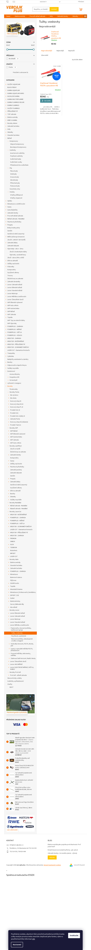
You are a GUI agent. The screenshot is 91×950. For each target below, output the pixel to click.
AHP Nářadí (10, 311)
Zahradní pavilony (15, 470)
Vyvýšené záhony (12, 272)
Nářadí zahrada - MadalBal (15, 219)
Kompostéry (11, 270)
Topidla (9, 317)
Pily (10, 168)
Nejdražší (70, 51)
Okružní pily (13, 180)
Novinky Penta (13, 392)
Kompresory (13, 141)
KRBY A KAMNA (11, 120)
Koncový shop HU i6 (15, 404)
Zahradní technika (12, 126)
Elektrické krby (14, 601)
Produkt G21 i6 (14, 410)
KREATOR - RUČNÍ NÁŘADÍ (15, 341)
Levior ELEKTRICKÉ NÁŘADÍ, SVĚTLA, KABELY (21, 668)
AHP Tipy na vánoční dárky (15, 320)
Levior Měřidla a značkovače (16, 296)
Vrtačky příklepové (15, 195)
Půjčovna (12, 580)
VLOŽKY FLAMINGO (13, 108)
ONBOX (11, 541)
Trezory (9, 275)
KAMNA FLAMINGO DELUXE (15, 102)
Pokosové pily (14, 186)
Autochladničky (12, 210)
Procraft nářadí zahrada (14, 216)
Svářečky (12, 150)
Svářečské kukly (14, 159)
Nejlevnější (59, 51)
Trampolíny (10, 353)
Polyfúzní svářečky (15, 156)
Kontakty (42, 2)
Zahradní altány (12, 243)
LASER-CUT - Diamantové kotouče (18, 350)
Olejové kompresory (16, 144)
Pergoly (9, 225)
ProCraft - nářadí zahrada (17, 675)
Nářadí (9, 138)
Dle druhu (12, 398)
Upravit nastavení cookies (51, 865)
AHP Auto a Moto (12, 305)
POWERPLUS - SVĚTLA (14, 332)
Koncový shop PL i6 (15, 407)
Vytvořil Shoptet (78, 865)
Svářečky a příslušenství (15, 681)
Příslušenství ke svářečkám (18, 165)
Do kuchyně (12, 380)
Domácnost (10, 371)
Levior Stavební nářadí (14, 290)
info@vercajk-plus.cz (16, 845)
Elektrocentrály (12, 117)
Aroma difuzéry (14, 374)
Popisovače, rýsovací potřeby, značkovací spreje (20, 629)
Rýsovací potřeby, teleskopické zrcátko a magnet (21, 640)
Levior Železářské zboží (15, 299)
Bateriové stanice (15, 577)
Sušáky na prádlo (12, 368)
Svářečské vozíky (15, 162)
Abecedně (43, 55)
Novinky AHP (13, 428)
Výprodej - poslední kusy (17, 255)
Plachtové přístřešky (13, 222)
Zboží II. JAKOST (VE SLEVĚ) (16, 240)
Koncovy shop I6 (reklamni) (18, 422)
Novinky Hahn (13, 559)
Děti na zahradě (12, 261)
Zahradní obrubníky (13, 282)
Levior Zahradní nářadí (14, 285)
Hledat (53, 9)
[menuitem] (7, 16)
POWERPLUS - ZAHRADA (14, 326)
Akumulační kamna (15, 589)
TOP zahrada (11, 114)
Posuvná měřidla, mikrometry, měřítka (20, 654)
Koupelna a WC (14, 377)
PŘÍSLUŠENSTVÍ (12, 111)
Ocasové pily (13, 177)
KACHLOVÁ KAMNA (13, 96)
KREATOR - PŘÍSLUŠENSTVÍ (15, 344)
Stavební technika (12, 135)
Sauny (9, 207)
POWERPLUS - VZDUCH (14, 335)
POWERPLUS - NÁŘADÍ (14, 329)
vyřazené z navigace (13, 383)
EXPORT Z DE (13, 595)
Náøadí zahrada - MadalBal (18, 508)
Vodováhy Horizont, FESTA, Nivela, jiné (21, 645)
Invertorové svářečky (16, 153)
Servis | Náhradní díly (16, 604)
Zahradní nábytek (12, 246)
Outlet (11, 598)
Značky (9, 684)
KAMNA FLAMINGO (12, 105)
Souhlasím (73, 935)
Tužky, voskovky (16, 633)
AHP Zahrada (11, 314)
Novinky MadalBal (14, 503)
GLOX (11, 544)
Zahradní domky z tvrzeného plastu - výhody (61, 853)
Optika (9, 201)
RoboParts (12, 550)
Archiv (51, 857)
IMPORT (12, 553)
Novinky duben (11, 123)
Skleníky (9, 132)
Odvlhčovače (13, 583)
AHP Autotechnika (12, 308)
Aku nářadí (12, 607)
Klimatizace (13, 574)
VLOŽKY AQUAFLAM (13, 84)
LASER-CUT (13, 556)
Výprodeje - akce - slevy (14, 249)
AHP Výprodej (11, 323)
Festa (11, 67)
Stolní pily (12, 174)
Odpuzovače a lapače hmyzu (16, 365)
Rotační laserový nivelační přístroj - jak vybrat (62, 850)
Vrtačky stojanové (15, 198)
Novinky (9, 386)
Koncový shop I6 (14, 401)
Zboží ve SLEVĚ (14, 449)
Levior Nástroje (12, 293)
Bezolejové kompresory (17, 147)
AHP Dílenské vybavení (14, 302)
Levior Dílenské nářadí (14, 287)
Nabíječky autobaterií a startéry (17, 359)
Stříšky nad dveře (12, 264)
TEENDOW (12, 547)
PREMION (12, 538)
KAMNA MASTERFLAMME (14, 99)
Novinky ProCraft (14, 672)
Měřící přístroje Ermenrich (15, 237)
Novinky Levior (13, 610)
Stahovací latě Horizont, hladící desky (22, 658)
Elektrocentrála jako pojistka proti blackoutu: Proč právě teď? (63, 846)
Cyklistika (10, 356)
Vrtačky (11, 192)
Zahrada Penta (14, 419)
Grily (8, 129)
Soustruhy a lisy (14, 189)
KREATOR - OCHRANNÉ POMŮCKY (17, 347)
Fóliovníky (10, 267)
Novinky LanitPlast (15, 446)
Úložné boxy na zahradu (14, 278)
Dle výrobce (13, 395)
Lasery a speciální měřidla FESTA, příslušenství (21, 650)
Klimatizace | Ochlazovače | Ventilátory (22, 592)
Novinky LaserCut (14, 512)
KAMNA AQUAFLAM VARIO (15, 93)
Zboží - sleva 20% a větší (15, 258)
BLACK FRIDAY (11, 87)
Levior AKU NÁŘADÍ (15, 664)
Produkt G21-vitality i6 (16, 416)
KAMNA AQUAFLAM (13, 90)
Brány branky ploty (13, 228)
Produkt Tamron (14, 425)
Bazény (9, 362)
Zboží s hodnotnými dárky (17, 252)
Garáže (9, 231)
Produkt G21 (13, 413)
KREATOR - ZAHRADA (13, 338)
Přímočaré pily (14, 183)
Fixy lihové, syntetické (17, 636)
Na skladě (12, 59)
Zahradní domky (12, 213)
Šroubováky (13, 389)
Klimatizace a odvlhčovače (15, 204)
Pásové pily (13, 171)
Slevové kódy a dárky (14, 678)
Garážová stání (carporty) (15, 234)
